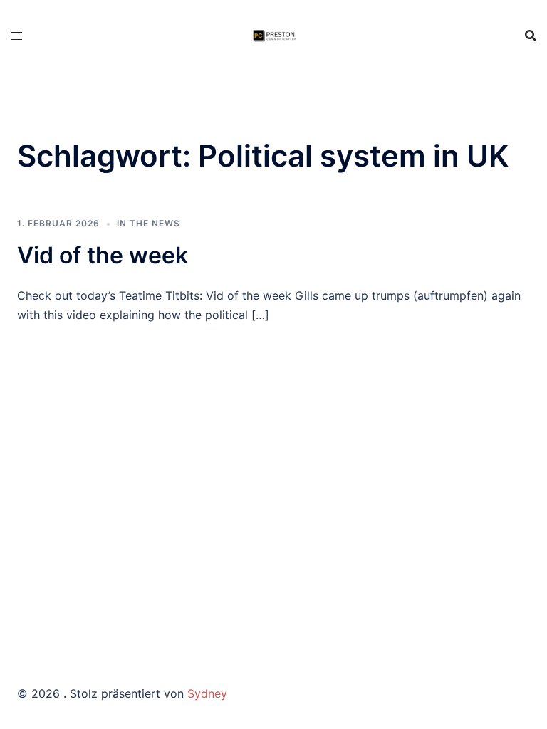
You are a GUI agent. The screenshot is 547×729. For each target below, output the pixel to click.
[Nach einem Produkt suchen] (530, 35)
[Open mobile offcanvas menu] (16, 36)
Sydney (207, 693)
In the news (148, 223)
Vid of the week (102, 255)
